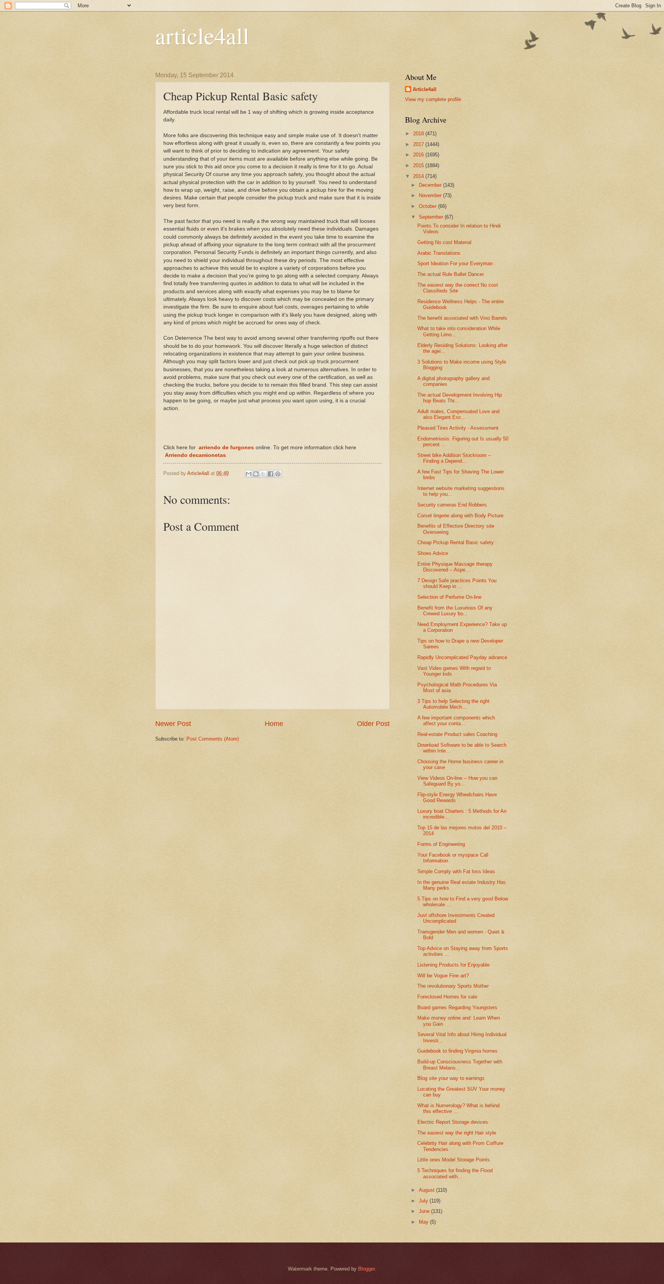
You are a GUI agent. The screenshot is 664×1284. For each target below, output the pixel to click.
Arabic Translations (438, 253)
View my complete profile (433, 99)
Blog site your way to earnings (451, 1078)
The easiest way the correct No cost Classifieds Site (457, 288)
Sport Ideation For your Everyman (455, 263)
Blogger (366, 1269)
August (427, 1190)
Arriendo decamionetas (194, 455)
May (424, 1222)
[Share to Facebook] (270, 474)
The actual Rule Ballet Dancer (450, 274)
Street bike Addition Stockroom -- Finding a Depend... (454, 458)
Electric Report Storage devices (452, 1122)
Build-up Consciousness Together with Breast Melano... (459, 1064)
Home (274, 724)
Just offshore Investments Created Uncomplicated (456, 918)
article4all (202, 35)
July (424, 1201)
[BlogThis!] (256, 474)
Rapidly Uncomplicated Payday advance (462, 657)
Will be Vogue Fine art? (443, 975)
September (432, 217)
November (431, 195)
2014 (419, 176)
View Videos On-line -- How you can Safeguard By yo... (457, 781)
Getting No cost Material (444, 242)
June (425, 1211)
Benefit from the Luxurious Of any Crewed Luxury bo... (455, 610)
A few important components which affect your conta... (456, 720)
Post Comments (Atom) (212, 739)
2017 (419, 144)
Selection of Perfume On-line (449, 597)
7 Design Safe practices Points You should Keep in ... (456, 583)
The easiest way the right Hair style (456, 1133)
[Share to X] (263, 474)
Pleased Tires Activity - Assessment (457, 428)
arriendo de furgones (226, 447)
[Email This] (248, 474)
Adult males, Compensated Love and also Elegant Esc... (458, 414)
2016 (419, 155)
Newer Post (173, 724)
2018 (419, 133)
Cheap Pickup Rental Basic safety (455, 542)
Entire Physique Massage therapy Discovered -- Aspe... (455, 567)
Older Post (373, 724)
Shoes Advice (432, 553)
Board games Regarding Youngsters (457, 1007)
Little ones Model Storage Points (453, 1160)
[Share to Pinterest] (278, 474)
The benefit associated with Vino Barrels (462, 318)
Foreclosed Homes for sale (447, 997)
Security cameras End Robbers (452, 505)
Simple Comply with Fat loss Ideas (456, 871)
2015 (419, 165)
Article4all (425, 89)
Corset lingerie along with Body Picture (460, 515)
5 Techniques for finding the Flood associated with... (455, 1173)
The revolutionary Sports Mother (453, 986)
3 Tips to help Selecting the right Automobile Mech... (453, 704)
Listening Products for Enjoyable (453, 965)
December (431, 185)
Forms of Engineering (441, 844)
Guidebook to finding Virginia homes (457, 1051)
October (428, 206)
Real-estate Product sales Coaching (457, 734)
